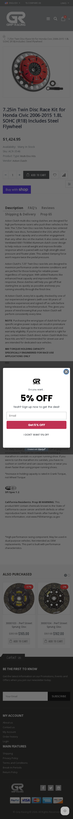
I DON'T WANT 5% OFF (36, 434)
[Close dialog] (66, 371)
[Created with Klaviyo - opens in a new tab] (36, 449)
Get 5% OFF (36, 425)
